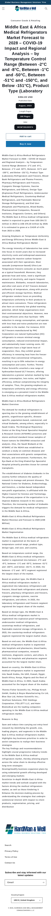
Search (8, 845)
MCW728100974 (25, 127)
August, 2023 (25, 106)
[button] (3, 8)
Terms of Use (11, 857)
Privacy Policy (11, 851)
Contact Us (10, 863)
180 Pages (25, 116)
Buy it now (25, 144)
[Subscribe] (43, 882)
